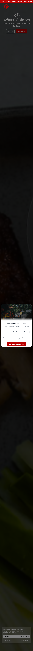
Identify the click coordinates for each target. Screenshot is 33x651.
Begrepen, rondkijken (16, 344)
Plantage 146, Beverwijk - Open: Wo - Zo (21, 1)
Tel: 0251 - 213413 (5, 1)
